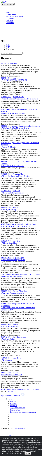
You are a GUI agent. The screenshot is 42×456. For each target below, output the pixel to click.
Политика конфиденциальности (23, 412)
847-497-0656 (6, 258)
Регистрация (11, 14)
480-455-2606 (6, 372)
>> (15, 391)
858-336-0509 (6, 241)
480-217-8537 (6, 224)
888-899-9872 (6, 291)
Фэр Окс (16, 191)
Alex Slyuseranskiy (8, 210)
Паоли (15, 78)
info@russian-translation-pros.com (24, 109)
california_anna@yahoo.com (22, 161)
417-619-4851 (6, 389)
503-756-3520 (6, 274)
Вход (8, 12)
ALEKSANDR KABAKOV (12, 166)
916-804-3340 (6, 191)
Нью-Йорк (17, 358)
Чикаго (4, 111)
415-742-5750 (6, 337)
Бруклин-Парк (18, 174)
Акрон (15, 324)
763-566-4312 (6, 97)
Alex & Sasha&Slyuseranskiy (12, 193)
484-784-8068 (6, 78)
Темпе (15, 207)
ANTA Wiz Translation (10, 327)
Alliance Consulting (9, 243)
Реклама (13, 406)
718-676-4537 (6, 358)
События (9, 21)
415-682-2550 (6, 304)
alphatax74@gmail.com (20, 274)
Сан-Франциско (19, 337)
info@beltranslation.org (20, 389)
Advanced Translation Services (13, 113)
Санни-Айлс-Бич (20, 291)
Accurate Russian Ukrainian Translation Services (19, 99)
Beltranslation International (11, 375)
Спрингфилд (35, 389)
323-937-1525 (6, 126)
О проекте (10, 18)
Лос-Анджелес (34, 126)
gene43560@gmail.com (21, 143)
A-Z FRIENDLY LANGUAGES (14, 80)
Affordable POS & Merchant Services (15, 128)
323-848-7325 (6, 161)
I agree (27, 453)
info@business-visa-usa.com (22, 304)
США (8, 47)
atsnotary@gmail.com (20, 126)
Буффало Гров (18, 258)
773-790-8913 (6, 109)
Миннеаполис (18, 97)
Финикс (16, 372)
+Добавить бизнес (17, 408)
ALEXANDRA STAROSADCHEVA (16, 226)
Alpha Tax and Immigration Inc (13, 260)
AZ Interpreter (6, 360)
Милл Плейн (35, 274)
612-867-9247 (6, 174)
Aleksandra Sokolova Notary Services (15, 176)
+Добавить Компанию (14, 16)
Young (34, 224)
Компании (10, 23)
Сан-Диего (17, 241)
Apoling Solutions (8, 339)
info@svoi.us (20, 428)
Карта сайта (15, 410)
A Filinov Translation (9, 63)
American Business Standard (12, 276)
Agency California (8, 147)
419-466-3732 (6, 143)
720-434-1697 (6, 207)
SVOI (8, 45)
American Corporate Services (12, 293)
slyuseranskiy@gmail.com (21, 224)
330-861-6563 (6, 324)
